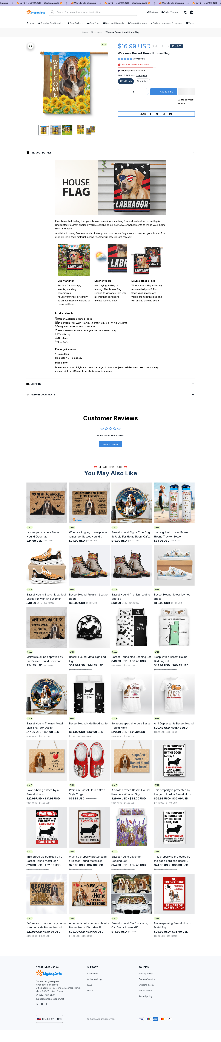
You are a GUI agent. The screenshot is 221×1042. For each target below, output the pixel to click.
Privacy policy (146, 973)
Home (85, 32)
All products (96, 32)
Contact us (92, 973)
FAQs (89, 985)
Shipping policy (146, 985)
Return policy (145, 990)
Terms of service (147, 979)
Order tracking (94, 979)
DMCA (90, 990)
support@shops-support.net (50, 999)
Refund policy (145, 996)
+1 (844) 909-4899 (45, 995)
